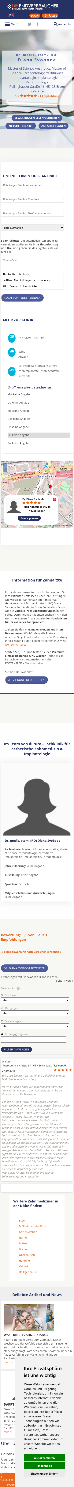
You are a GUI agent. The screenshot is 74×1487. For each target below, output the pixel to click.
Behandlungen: (13, 1021)
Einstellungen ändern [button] (44, 1473)
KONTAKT (13, 1485)
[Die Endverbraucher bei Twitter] (30, 24)
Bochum (24, 1249)
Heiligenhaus (27, 1272)
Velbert (23, 1266)
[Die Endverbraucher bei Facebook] (37, 24)
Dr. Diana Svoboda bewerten (24, 968)
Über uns (11, 1473)
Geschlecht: (11, 995)
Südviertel (24, 376)
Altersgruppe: (12, 1008)
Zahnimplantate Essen (32, 371)
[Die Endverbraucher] (37, 6)
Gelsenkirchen (28, 1232)
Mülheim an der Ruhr (32, 1226)
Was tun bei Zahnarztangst (27, 1335)
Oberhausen (27, 1255)
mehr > (8, 1362)
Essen (22, 1220)
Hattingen (25, 1260)
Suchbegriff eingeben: (16, 1034)
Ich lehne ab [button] (44, 1465)
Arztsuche (64, 24)
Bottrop (23, 1243)
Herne (23, 1237)
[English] (11, 15)
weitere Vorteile (15, 644)
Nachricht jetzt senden (22, 297)
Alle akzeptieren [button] (44, 1458)
